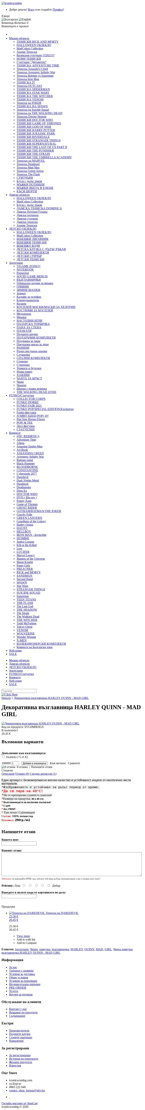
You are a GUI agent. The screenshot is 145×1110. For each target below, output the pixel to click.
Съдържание (17, 1015)
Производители (19, 1030)
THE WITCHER (27, 620)
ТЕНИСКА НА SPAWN (32, 106)
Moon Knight (25, 562)
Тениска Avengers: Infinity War (36, 72)
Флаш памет (24, 371)
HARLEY (77, 949)
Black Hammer (26, 463)
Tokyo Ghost (24, 626)
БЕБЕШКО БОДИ (28, 245)
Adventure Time (26, 439)
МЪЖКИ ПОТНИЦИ (31, 184)
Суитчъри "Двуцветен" (32, 62)
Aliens (20, 443)
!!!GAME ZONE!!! (28, 266)
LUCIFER (23, 551)
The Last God (25, 606)
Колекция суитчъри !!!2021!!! (35, 55)
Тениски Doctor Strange (31, 116)
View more (23, 936)
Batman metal (25, 460)
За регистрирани (20, 1055)
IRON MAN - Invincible (31, 534)
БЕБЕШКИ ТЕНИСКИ (32, 242)
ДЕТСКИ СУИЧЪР (29, 256)
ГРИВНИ (23, 286)
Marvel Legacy (26, 555)
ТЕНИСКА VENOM (30, 99)
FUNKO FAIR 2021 (29, 405)
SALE (13, 654)
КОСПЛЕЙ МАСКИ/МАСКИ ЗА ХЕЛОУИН (46, 307)
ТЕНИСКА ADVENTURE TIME (38, 65)
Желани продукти (20, 1062)
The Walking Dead (28, 616)
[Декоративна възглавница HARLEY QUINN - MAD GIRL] (72, 723)
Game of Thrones (27, 504)
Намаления (16, 1040)
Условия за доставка (22, 974)
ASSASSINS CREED (30, 453)
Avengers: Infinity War (30, 456)
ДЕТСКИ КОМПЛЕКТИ (33, 252)
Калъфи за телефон (29, 296)
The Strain (23, 613)
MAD (99, 949)
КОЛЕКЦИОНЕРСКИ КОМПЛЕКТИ (41, 643)
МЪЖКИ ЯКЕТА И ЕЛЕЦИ (35, 188)
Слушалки (23, 354)
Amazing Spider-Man (29, 446)
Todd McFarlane (26, 623)
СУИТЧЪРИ (25, 177)
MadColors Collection (30, 48)
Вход (31, 9)
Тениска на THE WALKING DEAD (39, 113)
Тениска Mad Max (28, 167)
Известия (15, 1065)
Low (19, 548)
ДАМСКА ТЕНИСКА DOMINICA (39, 208)
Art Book (22, 449)
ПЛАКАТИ (24, 330)
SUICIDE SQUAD (28, 592)
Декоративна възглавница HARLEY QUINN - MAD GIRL (51, 698)
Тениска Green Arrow (30, 171)
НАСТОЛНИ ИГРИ (29, 320)
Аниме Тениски (27, 51)
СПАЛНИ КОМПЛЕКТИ (33, 358)
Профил (58, 9)
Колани (21, 303)
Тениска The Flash (28, 174)
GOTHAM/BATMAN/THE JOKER (39, 511)
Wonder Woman (26, 637)
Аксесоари (16, 262)
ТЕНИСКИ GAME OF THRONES (39, 123)
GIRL (108, 949)
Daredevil (22, 477)
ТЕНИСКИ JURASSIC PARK (36, 133)
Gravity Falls (24, 514)
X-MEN (22, 640)
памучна (44, 949)
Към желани (57, 763)
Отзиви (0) (22, 773)
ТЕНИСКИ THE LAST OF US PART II (42, 147)
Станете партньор (20, 1037)
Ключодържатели (28, 300)
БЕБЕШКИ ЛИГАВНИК (33, 239)
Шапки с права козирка (32, 388)
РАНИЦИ (23, 347)
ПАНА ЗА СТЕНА (29, 327)
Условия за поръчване (23, 980)
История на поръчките (23, 1058)
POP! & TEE (25, 422)
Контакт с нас (18, 1009)
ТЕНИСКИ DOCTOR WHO (35, 120)
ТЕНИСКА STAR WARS (33, 92)
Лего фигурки (26, 426)
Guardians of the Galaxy (31, 521)
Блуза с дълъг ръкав (29, 181)
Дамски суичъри (27, 218)
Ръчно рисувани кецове (32, 351)
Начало (6, 698)
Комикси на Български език (34, 647)
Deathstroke (24, 487)
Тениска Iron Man (28, 79)
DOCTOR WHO (27, 494)
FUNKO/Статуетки (21, 395)
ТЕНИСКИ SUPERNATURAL (36, 143)
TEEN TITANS (26, 599)
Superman (23, 596)
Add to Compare (27, 942)
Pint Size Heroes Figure (31, 419)
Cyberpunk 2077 (27, 473)
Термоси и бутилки (29, 368)
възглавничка (60, 949)
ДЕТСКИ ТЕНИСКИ (30, 259)
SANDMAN (24, 575)
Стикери (22, 361)
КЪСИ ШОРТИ (27, 191)
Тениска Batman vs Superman (35, 75)
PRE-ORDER (17, 987)
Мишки (21, 317)
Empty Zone (24, 500)
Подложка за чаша (28, 341)
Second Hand (25, 579)
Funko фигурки (26, 412)
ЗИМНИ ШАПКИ (28, 290)
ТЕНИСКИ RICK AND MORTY (38, 41)
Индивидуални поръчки (24, 984)
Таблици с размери (21, 970)
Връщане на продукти (23, 1012)
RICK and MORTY (29, 572)
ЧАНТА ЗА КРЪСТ (29, 378)
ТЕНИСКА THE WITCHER (35, 96)
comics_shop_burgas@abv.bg (27, 1090)
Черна (34, 949)
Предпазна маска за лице (33, 344)
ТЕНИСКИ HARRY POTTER (36, 130)
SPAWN (22, 582)
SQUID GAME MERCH (32, 276)
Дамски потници (28, 215)
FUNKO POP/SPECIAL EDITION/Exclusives (45, 409)
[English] (25, 19)
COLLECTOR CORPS (31, 398)
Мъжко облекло (19, 38)
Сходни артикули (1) (43, 773)
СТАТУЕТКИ (26, 429)
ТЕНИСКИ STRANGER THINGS (39, 140)
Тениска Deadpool (28, 164)
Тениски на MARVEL (31, 160)
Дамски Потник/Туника (32, 211)
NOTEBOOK (25, 269)
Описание (8, 773)
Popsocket (23, 273)
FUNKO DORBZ (28, 402)
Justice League (25, 541)
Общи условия (18, 977)
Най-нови (15, 650)
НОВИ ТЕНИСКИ (29, 58)
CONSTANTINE (27, 470)
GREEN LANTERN (29, 517)
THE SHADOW (27, 609)
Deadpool (22, 483)
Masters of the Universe (31, 558)
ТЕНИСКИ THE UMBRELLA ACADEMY (44, 157)
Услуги (13, 991)
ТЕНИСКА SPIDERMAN (33, 89)
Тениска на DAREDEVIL (44, 916)
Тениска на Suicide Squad (33, 109)
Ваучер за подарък (21, 994)
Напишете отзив (41, 767)
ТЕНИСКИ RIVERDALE (33, 137)
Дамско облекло (19, 194)
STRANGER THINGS (31, 589)
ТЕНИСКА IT (26, 82)
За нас (13, 967)
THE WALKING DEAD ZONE (36, 392)
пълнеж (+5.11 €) (17, 757)
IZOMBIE (23, 538)
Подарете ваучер (27, 334)
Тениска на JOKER (29, 102)
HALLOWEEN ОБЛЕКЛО (34, 45)
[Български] (10, 19)
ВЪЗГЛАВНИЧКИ (29, 279)
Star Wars (22, 586)
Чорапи (21, 385)
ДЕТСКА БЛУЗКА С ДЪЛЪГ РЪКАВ (41, 249)
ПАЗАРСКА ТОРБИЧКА (33, 324)
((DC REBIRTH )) (28, 436)
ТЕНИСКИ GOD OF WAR (34, 126)
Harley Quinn (25, 524)
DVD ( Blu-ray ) (27, 497)
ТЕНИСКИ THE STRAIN (33, 154)
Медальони (24, 313)
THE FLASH (25, 603)
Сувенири (23, 364)
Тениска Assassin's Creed (32, 68)
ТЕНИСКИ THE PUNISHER (35, 150)
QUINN (89, 949)
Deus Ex (22, 490)
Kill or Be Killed (27, 545)
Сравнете (73, 763)
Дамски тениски (27, 222)
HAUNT (22, 528)
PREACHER (25, 568)
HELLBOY (24, 531)
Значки (21, 293)
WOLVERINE (26, 633)
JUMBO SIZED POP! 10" (33, 415)
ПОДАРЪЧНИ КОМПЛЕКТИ (36, 337)
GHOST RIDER (27, 507)
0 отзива (22, 767)
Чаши (20, 381)
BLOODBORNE (27, 466)
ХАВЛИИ (23, 375)
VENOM (22, 630)
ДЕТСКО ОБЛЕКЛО (22, 228)
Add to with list (26, 939)
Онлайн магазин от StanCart (20, 1103)
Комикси (15, 432)
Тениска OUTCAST (29, 85)
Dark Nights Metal (28, 480)
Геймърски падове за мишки (35, 283)
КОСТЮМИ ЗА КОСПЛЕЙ (35, 310)
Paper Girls (23, 565)
